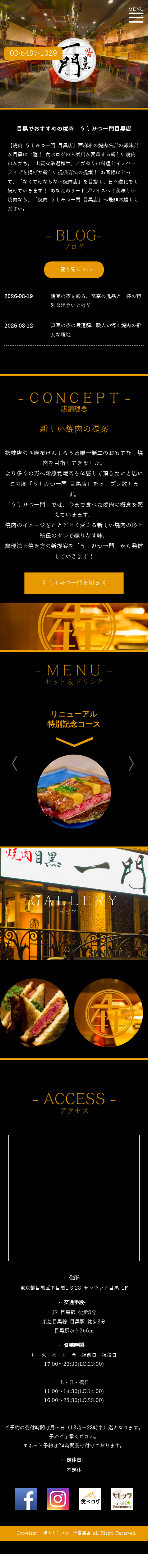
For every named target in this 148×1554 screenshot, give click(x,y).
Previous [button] (21, 763)
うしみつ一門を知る (74, 583)
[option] (74, 764)
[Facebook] (26, 1500)
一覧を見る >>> (74, 270)
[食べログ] (90, 1500)
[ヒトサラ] (122, 1500)
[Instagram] (58, 1500)
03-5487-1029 (33, 53)
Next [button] (138, 763)
